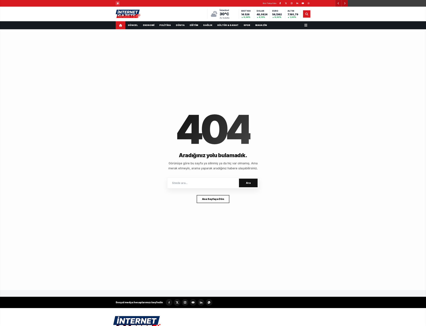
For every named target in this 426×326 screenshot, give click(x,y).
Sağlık (207, 25)
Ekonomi (149, 25)
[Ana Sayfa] (120, 25)
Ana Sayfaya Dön (213, 199)
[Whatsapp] (209, 302)
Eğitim (194, 25)
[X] (177, 302)
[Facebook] (169, 302)
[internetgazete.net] (128, 14)
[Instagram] (185, 302)
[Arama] (306, 14)
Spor (247, 25)
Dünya (180, 25)
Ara (248, 182)
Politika (165, 25)
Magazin (261, 25)
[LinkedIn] (201, 302)
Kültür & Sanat (228, 25)
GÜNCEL (133, 25)
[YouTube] (193, 302)
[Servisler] (305, 25)
